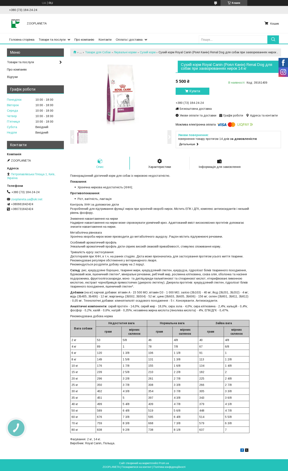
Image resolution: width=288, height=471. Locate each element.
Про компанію (84, 39)
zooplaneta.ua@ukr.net (26, 199)
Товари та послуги (52, 39)
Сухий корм (148, 52)
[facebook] (242, 450)
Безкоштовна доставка (196, 108)
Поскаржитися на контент (136, 467)
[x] (246, 450)
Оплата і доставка (129, 39)
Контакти (105, 39)
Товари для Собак (98, 52)
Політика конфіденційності (169, 467)
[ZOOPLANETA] (15, 23)
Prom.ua (164, 463)
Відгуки (12, 77)
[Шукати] (273, 39)
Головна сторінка (21, 39)
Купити (194, 91)
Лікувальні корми (125, 52)
